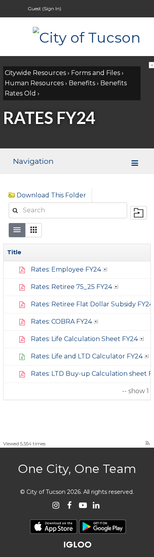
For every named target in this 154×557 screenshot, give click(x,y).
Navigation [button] (33, 161)
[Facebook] (69, 505)
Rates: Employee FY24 (66, 269)
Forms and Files (95, 73)
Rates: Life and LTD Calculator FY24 (87, 356)
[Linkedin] (96, 505)
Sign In (52, 8)
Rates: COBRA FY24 (61, 321)
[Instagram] (56, 505)
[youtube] (83, 505)
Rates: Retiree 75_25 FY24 (71, 287)
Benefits (82, 83)
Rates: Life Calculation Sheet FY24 (84, 339)
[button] (33, 230)
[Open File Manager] (138, 212)
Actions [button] (105, 269)
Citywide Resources (35, 73)
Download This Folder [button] (51, 195)
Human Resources (34, 83)
